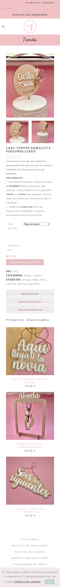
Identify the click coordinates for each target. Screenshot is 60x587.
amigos (26, 279)
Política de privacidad (30, 545)
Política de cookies (30, 552)
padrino (22, 284)
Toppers (37, 275)
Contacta (48, 2)
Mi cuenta (7, 8)
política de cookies (28, 581)
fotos (42, 279)
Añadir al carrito (25, 262)
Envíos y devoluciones (30, 558)
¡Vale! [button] (50, 582)
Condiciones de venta (30, 564)
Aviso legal (30, 539)
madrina (11, 284)
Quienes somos (12, 2)
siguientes (34, 284)
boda (35, 279)
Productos (33, 2)
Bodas (27, 275)
